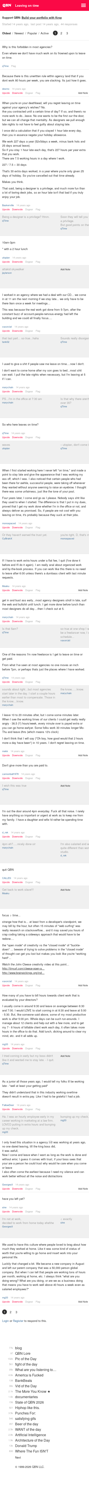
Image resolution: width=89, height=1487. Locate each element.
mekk (5, 751)
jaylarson (7, 272)
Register (18, 1321)
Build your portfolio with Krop (42, 17)
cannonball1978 (10, 774)
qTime (5, 66)
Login (5, 1321)
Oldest (6, 33)
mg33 (5, 1044)
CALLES (6, 878)
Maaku (5, 586)
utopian (6, 257)
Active (45, 33)
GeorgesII (7, 1184)
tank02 (5, 341)
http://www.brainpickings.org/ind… (23, 973)
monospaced (9, 523)
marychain (7, 387)
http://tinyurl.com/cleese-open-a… (23, 968)
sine (4, 1207)
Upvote (6, 93)
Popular (32, 33)
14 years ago (19, 88)
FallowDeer (8, 1105)
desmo (5, 88)
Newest (19, 33)
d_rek (5, 832)
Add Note (83, 92)
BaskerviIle (8, 205)
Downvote (17, 93)
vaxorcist (7, 326)
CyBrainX (7, 538)
